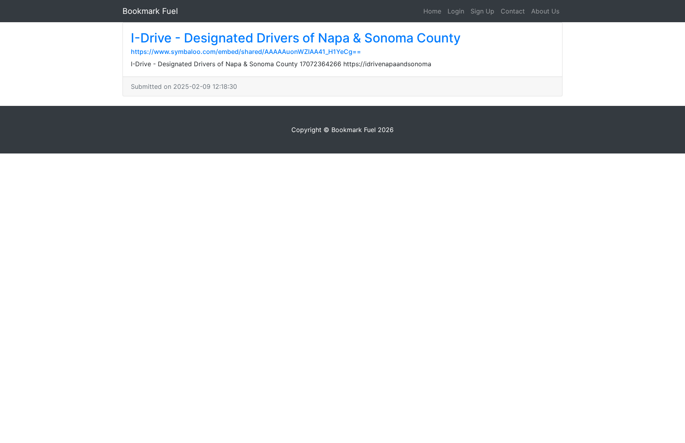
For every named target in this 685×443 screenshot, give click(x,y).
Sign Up (482, 11)
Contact (513, 11)
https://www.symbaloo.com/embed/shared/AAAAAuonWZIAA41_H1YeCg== (246, 52)
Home (432, 11)
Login (456, 11)
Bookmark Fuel (150, 11)
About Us (545, 11)
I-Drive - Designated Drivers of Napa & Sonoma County (296, 38)
